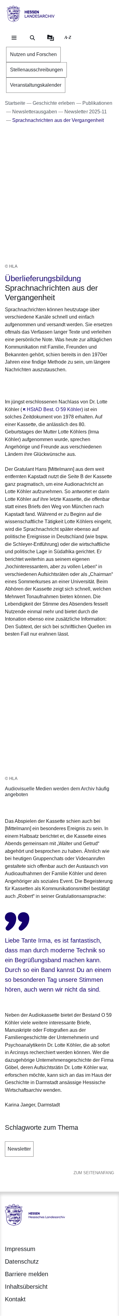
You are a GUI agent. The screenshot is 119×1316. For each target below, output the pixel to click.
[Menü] (14, 37)
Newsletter (19, 1149)
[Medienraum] (50, 37)
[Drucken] (57, 384)
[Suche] (32, 37)
